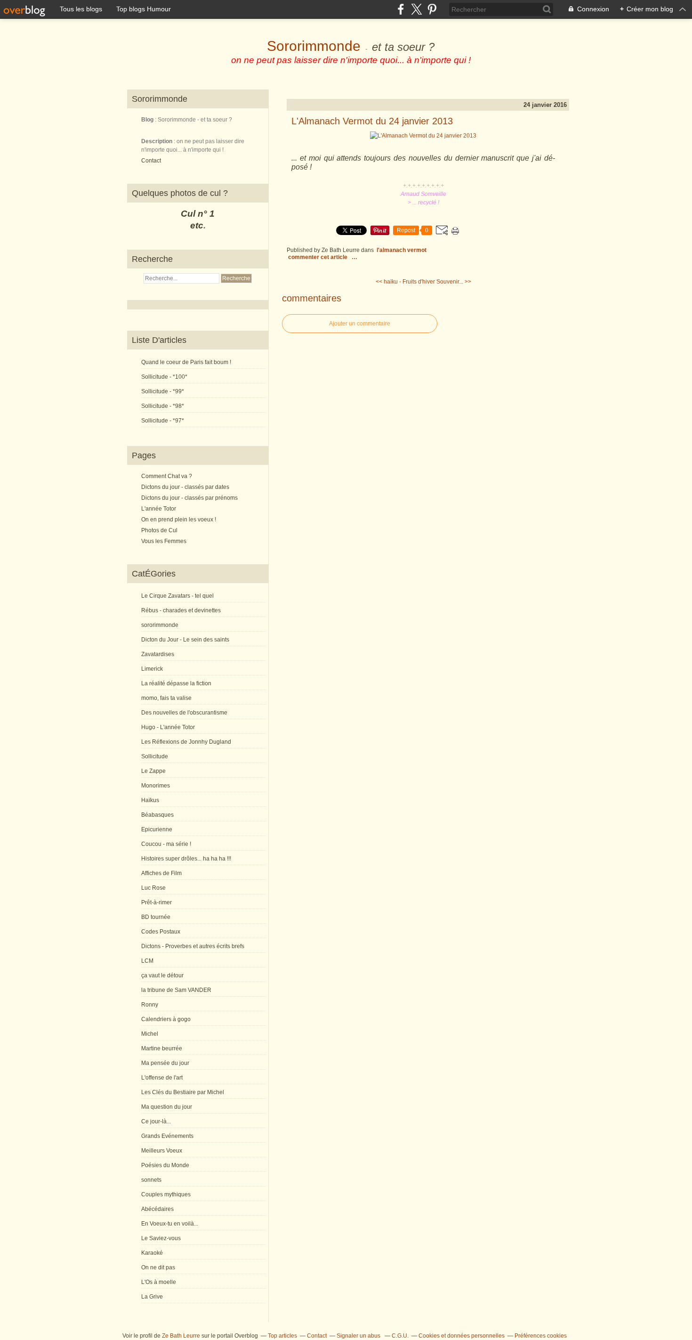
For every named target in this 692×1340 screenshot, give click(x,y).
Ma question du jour (166, 1107)
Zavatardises (157, 654)
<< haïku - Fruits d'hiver (405, 281)
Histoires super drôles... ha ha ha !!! (186, 858)
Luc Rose (153, 888)
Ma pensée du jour (165, 1063)
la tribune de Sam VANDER (176, 990)
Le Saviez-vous (161, 1238)
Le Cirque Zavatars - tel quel (177, 596)
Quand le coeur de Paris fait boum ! (186, 362)
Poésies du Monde (165, 1165)
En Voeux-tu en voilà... (169, 1223)
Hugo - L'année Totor (168, 727)
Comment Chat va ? (166, 476)
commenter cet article (318, 257)
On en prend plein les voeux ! (178, 519)
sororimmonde (159, 625)
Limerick (152, 669)
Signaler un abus (359, 1335)
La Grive (152, 1296)
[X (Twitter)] (416, 9)
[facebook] (401, 9)
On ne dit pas (158, 1267)
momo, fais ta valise (166, 698)
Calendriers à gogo (166, 1019)
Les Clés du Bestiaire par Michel (182, 1092)
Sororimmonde (314, 46)
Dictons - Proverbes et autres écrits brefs (192, 946)
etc (196, 225)
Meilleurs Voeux (161, 1150)
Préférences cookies (541, 1335)
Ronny (149, 1004)
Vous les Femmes (163, 541)
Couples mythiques (166, 1194)
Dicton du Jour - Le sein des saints (185, 639)
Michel (149, 1034)
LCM (147, 961)
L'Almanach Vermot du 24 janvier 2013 (372, 121)
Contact (151, 160)
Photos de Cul (159, 530)
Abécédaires (157, 1209)
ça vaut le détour (162, 975)
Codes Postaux (160, 931)
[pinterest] (432, 9)
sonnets (151, 1180)
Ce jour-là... (156, 1121)
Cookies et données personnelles (461, 1335)
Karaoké (152, 1253)
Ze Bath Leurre (181, 1335)
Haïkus (150, 800)
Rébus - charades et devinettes (181, 610)
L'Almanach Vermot (401, 250)
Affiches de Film (161, 873)
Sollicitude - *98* (162, 406)
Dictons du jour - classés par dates (185, 487)
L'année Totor (158, 508)
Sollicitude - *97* (162, 420)
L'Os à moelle (158, 1282)
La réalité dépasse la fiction (176, 683)
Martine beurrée (161, 1048)
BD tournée (155, 917)
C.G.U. (400, 1335)
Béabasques (157, 815)
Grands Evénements (167, 1136)
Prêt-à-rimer (156, 902)
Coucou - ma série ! (166, 844)
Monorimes (155, 785)
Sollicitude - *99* (162, 391)
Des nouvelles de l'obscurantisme (184, 712)
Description (157, 141)
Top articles (282, 1335)
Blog (147, 119)
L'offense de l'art (162, 1077)
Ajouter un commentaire (359, 323)
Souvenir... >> (453, 281)
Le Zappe (153, 771)
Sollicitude (154, 756)
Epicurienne (156, 829)
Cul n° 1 (198, 214)
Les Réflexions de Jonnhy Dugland (186, 742)
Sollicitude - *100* (164, 377)
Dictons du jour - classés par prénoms (189, 498)
